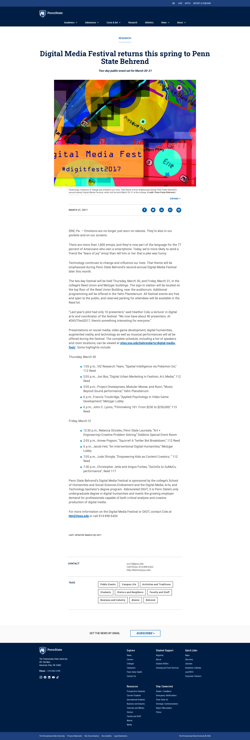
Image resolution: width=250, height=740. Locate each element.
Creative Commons (91, 195)
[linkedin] (161, 210)
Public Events (108, 584)
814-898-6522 (146, 567)
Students (105, 592)
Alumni (136, 600)
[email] (170, 210)
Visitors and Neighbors (130, 592)
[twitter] (153, 210)
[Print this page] (178, 210)
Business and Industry (112, 600)
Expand (174, 198)
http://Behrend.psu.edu (139, 570)
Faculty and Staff (160, 592)
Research (125, 38)
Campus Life (129, 584)
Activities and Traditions (156, 584)
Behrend (150, 600)
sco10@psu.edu (135, 563)
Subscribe (144, 633)
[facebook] (144, 210)
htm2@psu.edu (79, 516)
